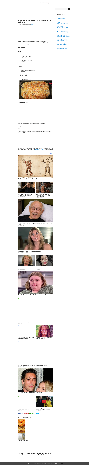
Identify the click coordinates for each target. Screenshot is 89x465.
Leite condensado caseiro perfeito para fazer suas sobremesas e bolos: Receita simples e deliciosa (63, 29)
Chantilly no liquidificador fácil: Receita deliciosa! (38, 433)
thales (32, 24)
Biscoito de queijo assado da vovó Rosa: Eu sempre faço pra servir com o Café (63, 36)
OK (62, 463)
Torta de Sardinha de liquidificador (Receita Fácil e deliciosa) (40, 426)
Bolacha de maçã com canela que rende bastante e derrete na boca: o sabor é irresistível (63, 25)
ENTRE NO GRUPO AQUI (39, 149)
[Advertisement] (35, 13)
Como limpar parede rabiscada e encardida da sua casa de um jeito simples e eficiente (62, 40)
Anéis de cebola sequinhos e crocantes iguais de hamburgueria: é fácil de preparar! (63, 21)
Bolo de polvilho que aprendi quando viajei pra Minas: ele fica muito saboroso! (63, 44)
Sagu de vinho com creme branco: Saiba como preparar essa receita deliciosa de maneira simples (62, 33)
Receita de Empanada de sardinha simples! (31, 128)
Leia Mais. (58, 463)
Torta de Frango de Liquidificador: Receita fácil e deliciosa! (40, 419)
